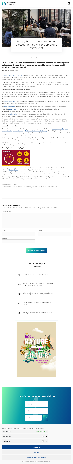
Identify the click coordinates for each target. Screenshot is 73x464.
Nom (4, 230)
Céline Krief (13, 114)
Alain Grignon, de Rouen (14, 131)
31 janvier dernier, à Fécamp (13, 75)
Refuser (36, 452)
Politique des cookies (28, 461)
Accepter (36, 447)
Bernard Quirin (13, 109)
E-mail (40, 230)
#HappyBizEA (13, 170)
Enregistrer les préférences (36, 457)
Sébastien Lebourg (10, 101)
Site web (4, 238)
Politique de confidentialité (42, 461)
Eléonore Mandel (9, 106)
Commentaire (6, 211)
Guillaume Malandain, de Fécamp (36, 131)
